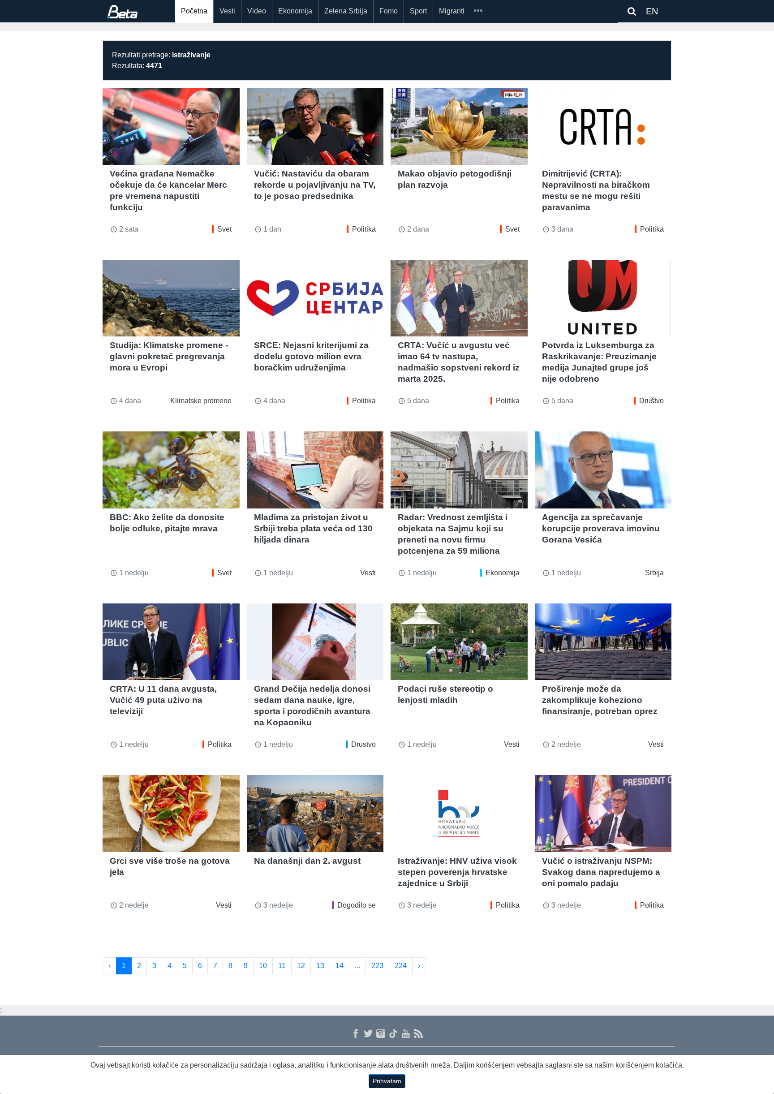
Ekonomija (295, 11)
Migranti (451, 11)
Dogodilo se (356, 905)
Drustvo (363, 744)
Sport (418, 11)
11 (282, 965)
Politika (364, 229)
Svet (224, 229)
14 (339, 965)
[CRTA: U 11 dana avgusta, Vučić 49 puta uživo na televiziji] (171, 642)
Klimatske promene (201, 401)
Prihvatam (387, 1081)
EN (652, 11)
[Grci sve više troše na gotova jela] (171, 813)
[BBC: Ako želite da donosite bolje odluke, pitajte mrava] (171, 469)
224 (401, 965)
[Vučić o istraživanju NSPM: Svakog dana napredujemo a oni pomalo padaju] (603, 813)
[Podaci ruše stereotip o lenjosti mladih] (459, 642)
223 (377, 965)
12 (301, 965)
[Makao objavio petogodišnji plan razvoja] (459, 126)
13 (320, 965)
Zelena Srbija (345, 11)
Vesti (227, 11)
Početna (194, 11)
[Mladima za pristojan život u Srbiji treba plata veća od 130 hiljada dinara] (315, 469)
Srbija (654, 573)
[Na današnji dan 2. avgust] (315, 813)
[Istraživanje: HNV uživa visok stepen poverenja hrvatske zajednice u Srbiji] (459, 813)
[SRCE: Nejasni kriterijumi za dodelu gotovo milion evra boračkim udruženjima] (315, 298)
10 (263, 965)
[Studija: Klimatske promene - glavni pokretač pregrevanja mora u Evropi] (171, 298)
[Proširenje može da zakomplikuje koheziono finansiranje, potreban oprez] (603, 642)
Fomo (388, 11)
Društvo (651, 401)
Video (256, 11)
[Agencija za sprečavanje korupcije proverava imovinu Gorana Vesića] (603, 469)
